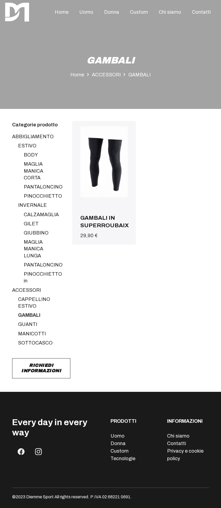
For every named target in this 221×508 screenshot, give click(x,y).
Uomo (117, 436)
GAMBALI (29, 315)
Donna (118, 443)
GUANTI (27, 324)
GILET (31, 223)
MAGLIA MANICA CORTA (33, 170)
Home (77, 74)
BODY (31, 155)
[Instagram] (38, 451)
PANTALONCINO (43, 187)
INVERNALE (32, 205)
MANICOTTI (32, 333)
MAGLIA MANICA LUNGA (33, 248)
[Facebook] (21, 451)
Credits (140, 497)
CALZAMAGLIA (41, 214)
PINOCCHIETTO (43, 196)
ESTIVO (27, 145)
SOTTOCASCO (35, 343)
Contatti (176, 443)
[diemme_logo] (17, 12)
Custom (119, 451)
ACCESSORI (106, 74)
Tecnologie (122, 458)
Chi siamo (178, 436)
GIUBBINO (36, 233)
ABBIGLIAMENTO (33, 136)
